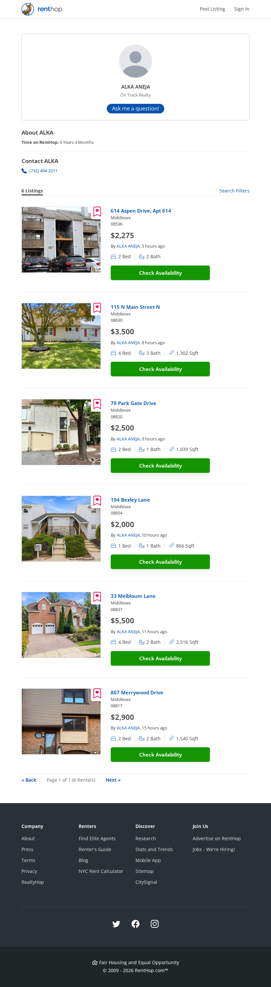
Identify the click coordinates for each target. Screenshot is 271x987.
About (28, 838)
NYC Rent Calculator (101, 871)
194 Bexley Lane (130, 499)
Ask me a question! (135, 108)
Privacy (29, 871)
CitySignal (146, 882)
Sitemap (145, 871)
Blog (83, 860)
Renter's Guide (95, 849)
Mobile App (148, 860)
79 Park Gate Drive (133, 403)
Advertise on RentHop (217, 838)
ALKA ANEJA (128, 246)
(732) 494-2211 (43, 171)
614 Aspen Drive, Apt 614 (141, 210)
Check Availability (160, 272)
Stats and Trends (154, 849)
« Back (28, 780)
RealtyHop (32, 882)
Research (146, 838)
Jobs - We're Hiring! (214, 849)
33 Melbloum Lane (133, 596)
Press (27, 849)
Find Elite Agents (97, 838)
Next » (113, 780)
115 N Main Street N (135, 307)
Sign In (242, 9)
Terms (28, 860)
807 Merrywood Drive (137, 692)
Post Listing (212, 9)
